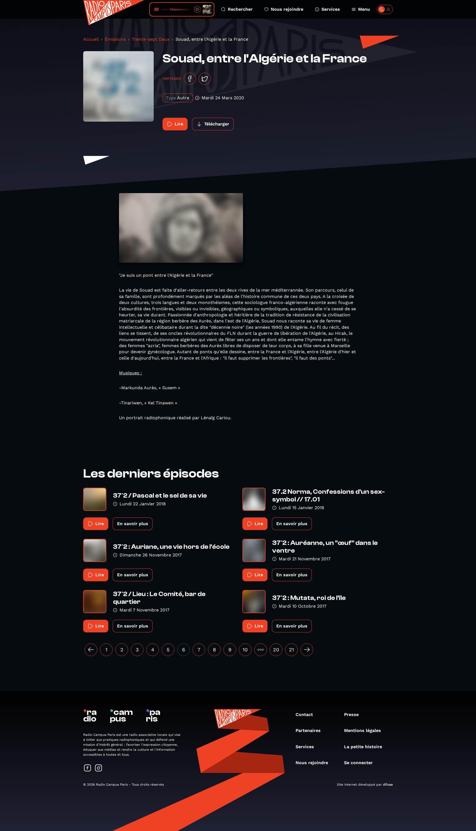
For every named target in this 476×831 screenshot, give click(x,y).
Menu (364, 9)
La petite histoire (363, 746)
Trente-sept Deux (151, 39)
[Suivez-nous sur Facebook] (87, 768)
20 (276, 649)
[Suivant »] (307, 650)
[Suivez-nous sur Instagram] (98, 768)
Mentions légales (362, 730)
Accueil (91, 39)
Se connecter (358, 762)
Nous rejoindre (287, 9)
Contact (304, 714)
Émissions (115, 39)
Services (330, 9)
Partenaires (308, 730)
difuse (388, 784)
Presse (351, 714)
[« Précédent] (91, 650)
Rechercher (240, 9)
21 (291, 649)
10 (245, 649)
